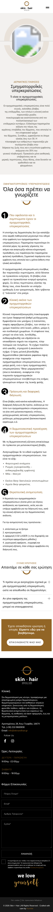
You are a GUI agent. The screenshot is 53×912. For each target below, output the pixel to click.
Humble (30, 908)
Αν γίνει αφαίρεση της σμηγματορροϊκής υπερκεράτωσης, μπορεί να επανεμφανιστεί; (23, 602)
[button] (26, 587)
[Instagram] (12, 740)
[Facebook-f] (5, 740)
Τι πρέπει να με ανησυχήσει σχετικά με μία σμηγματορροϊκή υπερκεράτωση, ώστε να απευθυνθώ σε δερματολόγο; (25, 586)
